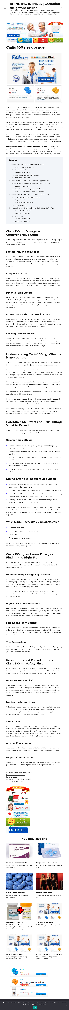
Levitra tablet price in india (16, 863)
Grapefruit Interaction (22, 221)
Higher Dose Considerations (24, 200)
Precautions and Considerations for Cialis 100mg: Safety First (33, 208)
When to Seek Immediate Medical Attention (30, 191)
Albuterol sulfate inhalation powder (19, 773)
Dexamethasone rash (14, 954)
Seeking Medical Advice (23, 178)
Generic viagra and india (15, 892)
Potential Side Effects (22, 172)
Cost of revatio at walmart (15, 775)
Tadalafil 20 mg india (44, 922)
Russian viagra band (44, 892)
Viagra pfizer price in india (46, 863)
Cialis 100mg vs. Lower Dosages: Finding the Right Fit (30, 194)
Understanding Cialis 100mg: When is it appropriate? (30, 181)
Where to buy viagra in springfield (18, 779)
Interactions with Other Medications (27, 175)
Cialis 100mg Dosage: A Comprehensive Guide (28, 164)
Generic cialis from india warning (49, 954)
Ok (35, 1007)
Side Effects (19, 216)
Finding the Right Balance (24, 202)
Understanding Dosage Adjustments (27, 197)
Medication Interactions (23, 213)
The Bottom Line (21, 205)
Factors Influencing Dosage (24, 167)
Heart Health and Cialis (23, 211)
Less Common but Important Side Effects (29, 189)
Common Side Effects (22, 186)
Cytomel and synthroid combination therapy (15, 923)
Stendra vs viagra (12, 777)
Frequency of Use (21, 170)
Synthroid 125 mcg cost (14, 781)
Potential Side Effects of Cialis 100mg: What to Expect (31, 184)
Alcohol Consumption (22, 218)
